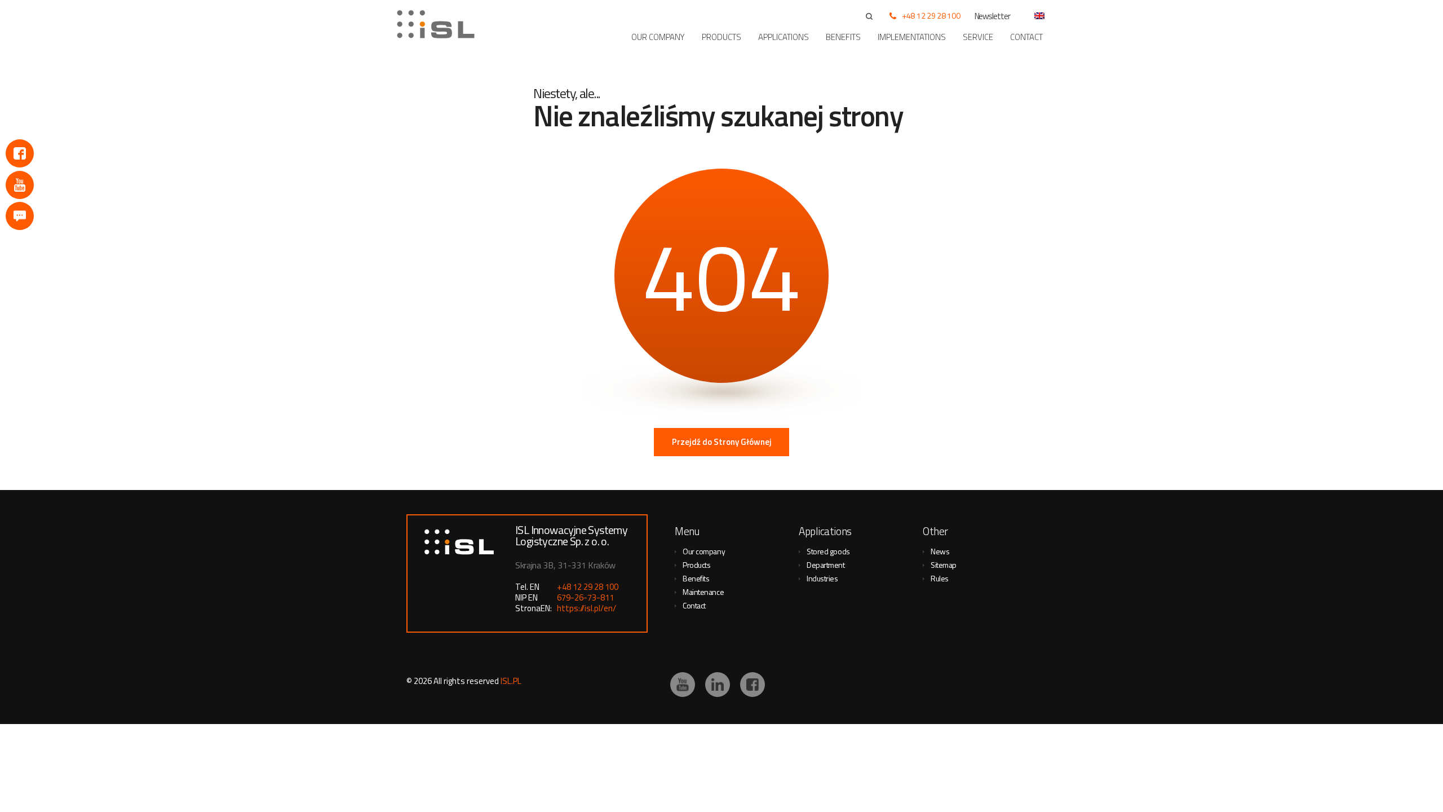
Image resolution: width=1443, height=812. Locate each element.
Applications (783, 36)
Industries (822, 578)
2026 (423, 680)
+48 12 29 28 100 (931, 15)
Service (978, 36)
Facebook (20, 153)
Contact (1026, 36)
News (940, 551)
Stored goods (828, 551)
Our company (704, 551)
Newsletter (993, 16)
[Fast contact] (20, 216)
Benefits (843, 36)
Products (721, 36)
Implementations (912, 36)
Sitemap (944, 565)
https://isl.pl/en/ (586, 608)
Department (826, 565)
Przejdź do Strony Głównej (722, 441)
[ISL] (439, 24)
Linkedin (717, 684)
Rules (940, 578)
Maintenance (703, 592)
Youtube (20, 185)
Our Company (658, 36)
